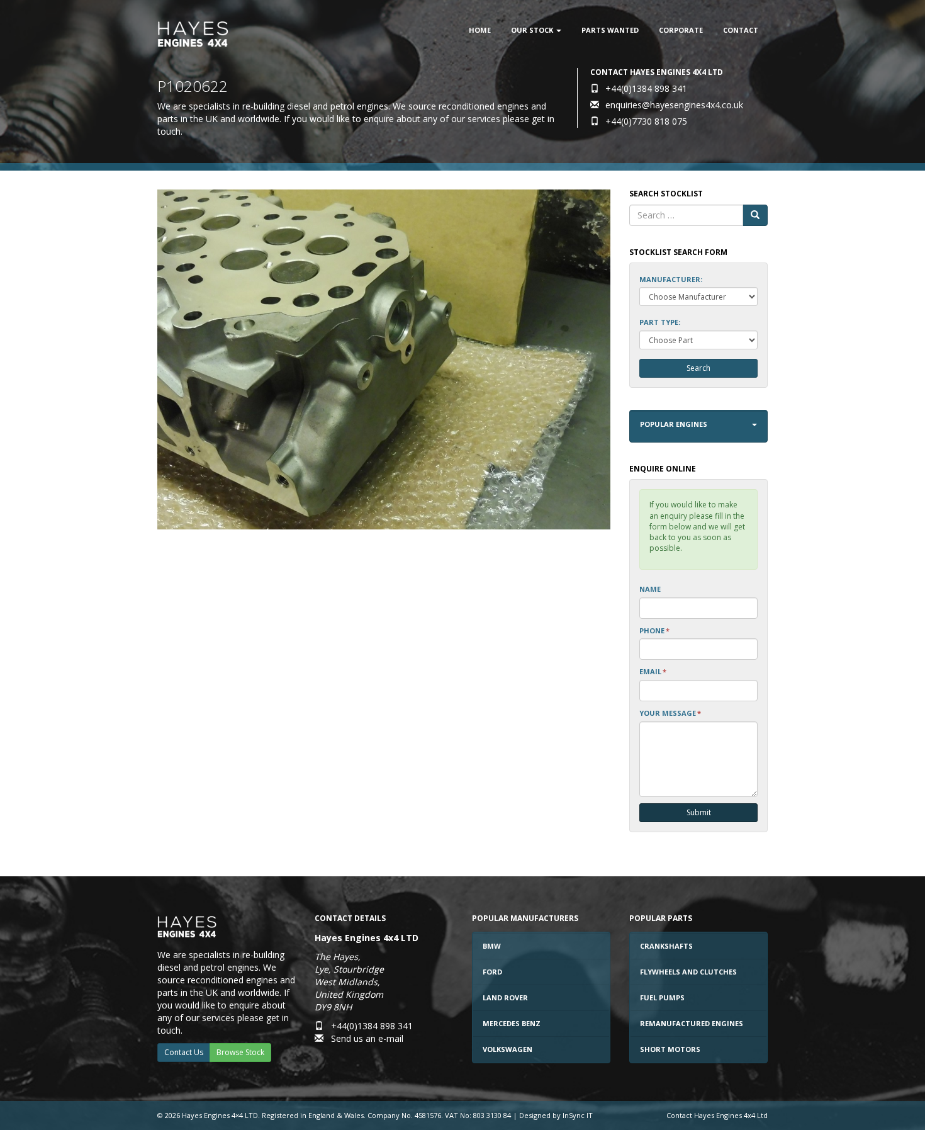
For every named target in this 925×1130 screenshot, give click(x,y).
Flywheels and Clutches (688, 971)
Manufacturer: (670, 279)
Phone (654, 630)
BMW (492, 946)
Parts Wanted (610, 30)
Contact (740, 30)
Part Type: (659, 322)
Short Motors (670, 1049)
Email (652, 671)
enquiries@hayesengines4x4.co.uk (674, 105)
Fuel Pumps (662, 997)
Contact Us (183, 1052)
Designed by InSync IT (556, 1115)
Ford (492, 971)
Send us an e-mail (367, 1038)
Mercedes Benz (512, 1023)
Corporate (681, 30)
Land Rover (505, 997)
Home (480, 30)
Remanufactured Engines (691, 1023)
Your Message (670, 713)
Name (650, 589)
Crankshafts (666, 946)
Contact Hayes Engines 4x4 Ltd (717, 1115)
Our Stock (533, 30)
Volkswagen (507, 1049)
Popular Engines (673, 424)
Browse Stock (240, 1052)
